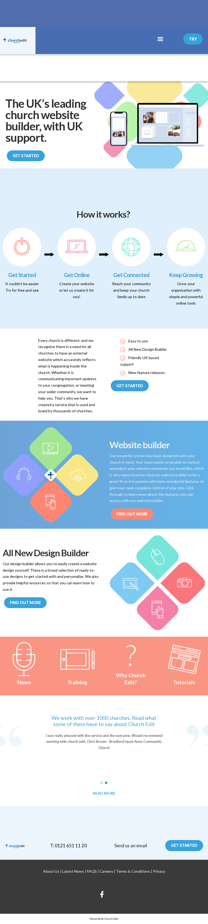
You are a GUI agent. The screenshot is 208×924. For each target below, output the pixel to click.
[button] (102, 783)
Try (193, 39)
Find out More (132, 514)
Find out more (25, 602)
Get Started (25, 155)
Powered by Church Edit (104, 918)
